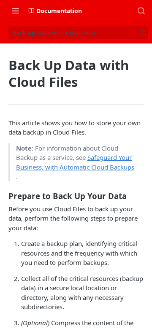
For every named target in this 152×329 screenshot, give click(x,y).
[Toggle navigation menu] (15, 10)
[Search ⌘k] (141, 10)
